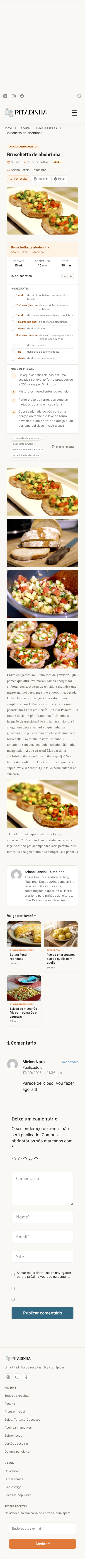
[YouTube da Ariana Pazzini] (17, 1377)
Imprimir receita (65, 446)
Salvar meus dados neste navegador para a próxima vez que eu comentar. (44, 1275)
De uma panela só (17, 1451)
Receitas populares (18, 1495)
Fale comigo (13, 1487)
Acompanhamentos (18, 1427)
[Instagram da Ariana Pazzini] (8, 1377)
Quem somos (14, 1479)
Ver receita (20, 178)
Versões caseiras (17, 1443)
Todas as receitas (17, 1395)
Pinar (61, 178)
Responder (70, 1062)
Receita (10, 1403)
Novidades (12, 1471)
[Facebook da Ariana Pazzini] (26, 1377)
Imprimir (43, 178)
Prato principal (15, 1411)
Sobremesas (13, 1435)
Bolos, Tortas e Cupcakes (22, 1419)
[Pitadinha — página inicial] (18, 1358)
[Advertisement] (42, 45)
